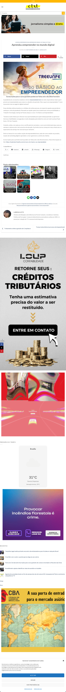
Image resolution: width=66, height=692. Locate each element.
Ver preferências (33, 685)
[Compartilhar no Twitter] (34, 197)
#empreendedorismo (22, 205)
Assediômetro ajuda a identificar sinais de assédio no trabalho (23, 568)
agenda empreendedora (33, 205)
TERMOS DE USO (28, 689)
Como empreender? (44, 205)
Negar (33, 680)
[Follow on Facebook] (32, 1)
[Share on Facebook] (1, 344)
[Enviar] (63, 13)
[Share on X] (1, 347)
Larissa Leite (43, 49)
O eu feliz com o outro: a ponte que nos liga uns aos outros (22, 557)
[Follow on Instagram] (33, 1)
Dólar (1, 581)
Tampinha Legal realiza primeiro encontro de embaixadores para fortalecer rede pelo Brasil (31, 551)
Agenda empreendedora (22, 42)
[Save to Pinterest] (1, 351)
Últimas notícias (46, 42)
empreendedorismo (35, 100)
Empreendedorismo (35, 42)
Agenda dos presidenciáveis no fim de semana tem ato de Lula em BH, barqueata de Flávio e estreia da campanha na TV (35, 574)
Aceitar (33, 675)
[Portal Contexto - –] (33, 7)
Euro (1, 585)
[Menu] (2, 7)
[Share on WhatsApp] (28, 197)
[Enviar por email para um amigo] (37, 197)
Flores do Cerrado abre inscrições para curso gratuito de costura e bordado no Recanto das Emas (33, 562)
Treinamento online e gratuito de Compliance (17, 228)
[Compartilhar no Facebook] (31, 197)
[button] (63, 661)
